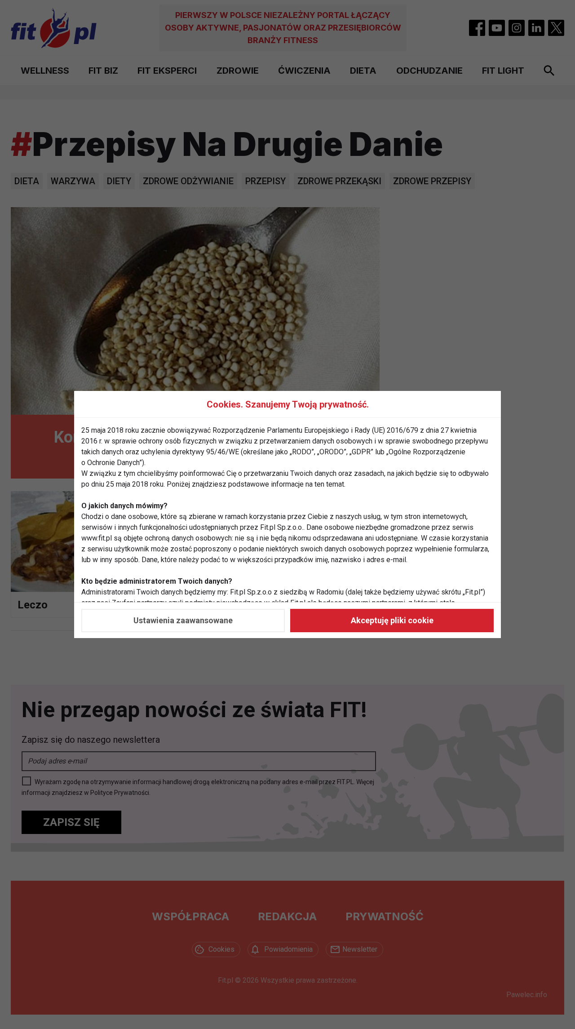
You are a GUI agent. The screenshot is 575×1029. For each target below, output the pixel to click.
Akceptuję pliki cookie (392, 620)
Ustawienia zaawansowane (183, 620)
